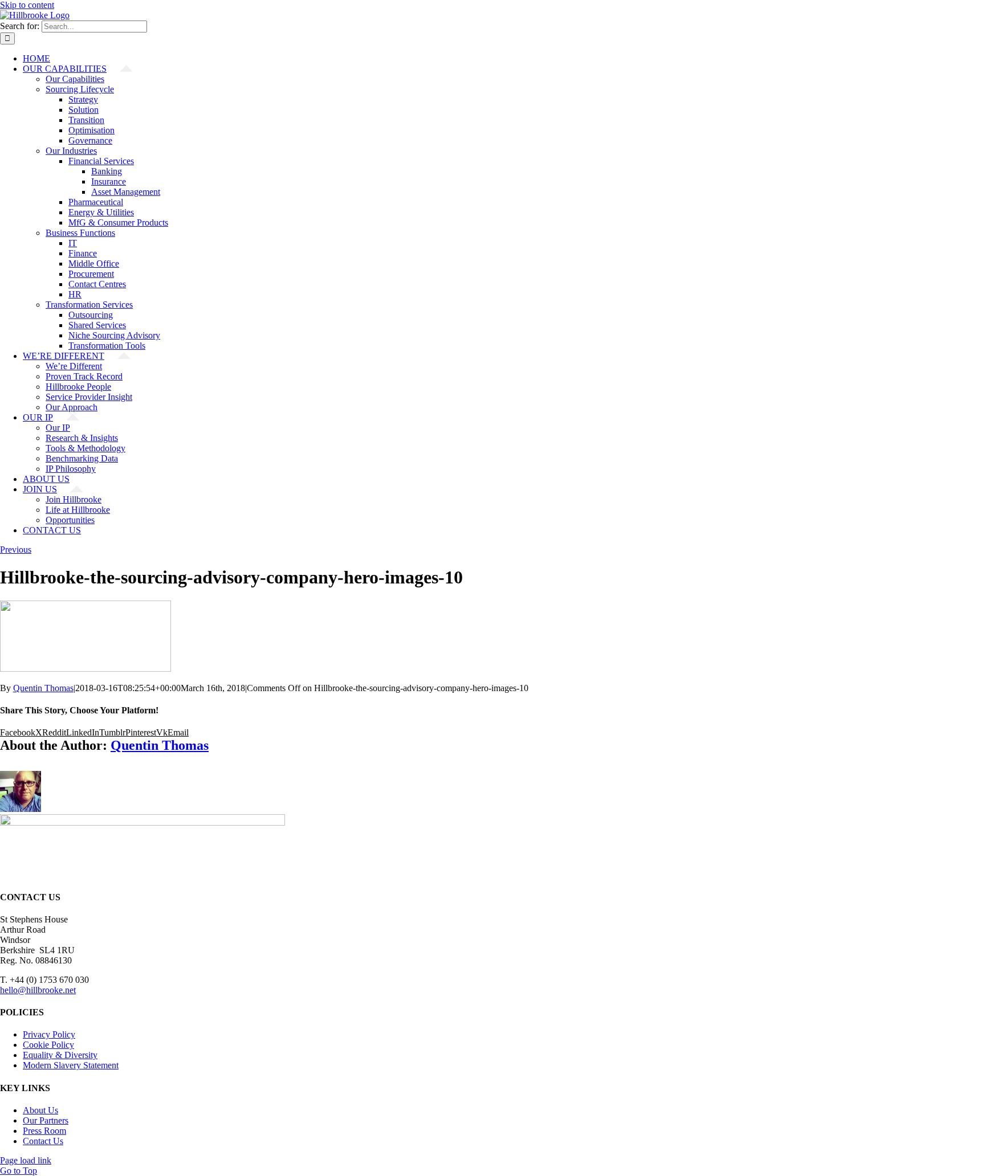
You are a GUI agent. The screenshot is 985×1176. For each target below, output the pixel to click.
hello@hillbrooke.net (38, 990)
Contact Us (43, 1141)
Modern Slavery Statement (71, 1065)
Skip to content (27, 5)
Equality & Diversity (60, 1055)
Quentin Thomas (43, 688)
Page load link (25, 1160)
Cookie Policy (48, 1045)
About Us (40, 1110)
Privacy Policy (49, 1034)
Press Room (44, 1131)
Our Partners (45, 1120)
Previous (15, 549)
